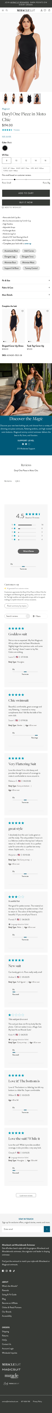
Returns (5, 1335)
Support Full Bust (12, 268)
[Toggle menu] (3, 10)
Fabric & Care (7, 287)
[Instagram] (7, 1271)
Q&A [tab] (17, 481)
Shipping (5, 1331)
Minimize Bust (10, 262)
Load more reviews (26, 1195)
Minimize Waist (28, 262)
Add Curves (29, 250)
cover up (27, 243)
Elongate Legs (10, 256)
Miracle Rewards (19, 2)
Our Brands (6, 1311)
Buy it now (26, 202)
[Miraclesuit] (26, 10)
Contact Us (6, 1344)
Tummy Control (31, 268)
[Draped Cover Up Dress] (13, 326)
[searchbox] (15, 616)
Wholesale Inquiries (9, 1352)
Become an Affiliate (10, 1303)
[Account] (40, 10)
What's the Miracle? (10, 1286)
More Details (7, 294)
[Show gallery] (26, 52)
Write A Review (28, 551)
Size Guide (6, 137)
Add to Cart (26, 193)
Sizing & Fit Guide (9, 1294)
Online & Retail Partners (11, 1307)
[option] (26, 52)
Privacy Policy (37, 1401)
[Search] (8, 10)
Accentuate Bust (11, 250)
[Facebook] (3, 1271)
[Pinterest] (10, 1271)
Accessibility (7, 1315)
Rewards (5, 1290)
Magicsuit (6, 108)
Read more (30, 850)
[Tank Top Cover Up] (38, 326)
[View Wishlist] (44, 10)
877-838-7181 (25, 1401)
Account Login (8, 1348)
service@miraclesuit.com (10, 1401)
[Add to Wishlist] (22, 311)
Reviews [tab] (8, 481)
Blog (4, 1298)
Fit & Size (6, 280)
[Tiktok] (14, 1271)
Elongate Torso (28, 256)
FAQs (4, 1340)
